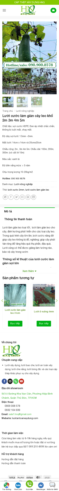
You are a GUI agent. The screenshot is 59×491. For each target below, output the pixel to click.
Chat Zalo (18, 489)
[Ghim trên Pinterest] (28, 197)
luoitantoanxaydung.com (25, 418)
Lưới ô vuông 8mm (44, 311)
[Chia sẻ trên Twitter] (16, 197)
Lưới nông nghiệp (25, 111)
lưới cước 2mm (16, 189)
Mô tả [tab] (8, 211)
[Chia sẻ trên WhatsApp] (5, 197)
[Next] (51, 58)
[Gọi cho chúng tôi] (15, 381)
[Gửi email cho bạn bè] (22, 197)
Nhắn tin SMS (52, 489)
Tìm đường (6, 489)
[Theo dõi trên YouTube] (21, 381)
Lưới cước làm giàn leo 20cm (15, 311)
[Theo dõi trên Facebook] (4, 381)
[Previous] (7, 58)
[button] (4, 10)
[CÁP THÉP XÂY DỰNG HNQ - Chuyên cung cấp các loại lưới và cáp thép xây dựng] (28, 10)
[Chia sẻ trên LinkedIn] (33, 197)
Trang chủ (7, 111)
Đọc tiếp (15, 323)
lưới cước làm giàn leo (37, 189)
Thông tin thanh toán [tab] (18, 219)
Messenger (41, 489)
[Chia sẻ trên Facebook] (11, 197)
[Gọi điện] (29, 484)
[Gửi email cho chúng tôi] (10, 381)
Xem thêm (28, 271)
